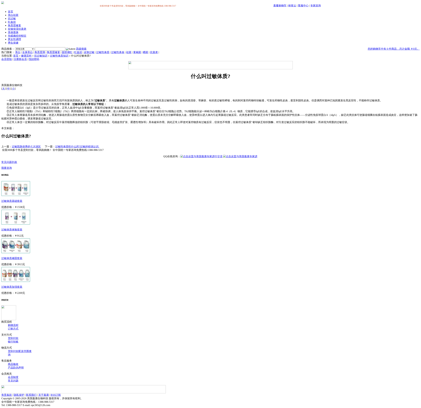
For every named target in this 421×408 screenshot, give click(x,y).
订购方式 (13, 328)
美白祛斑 (13, 15)
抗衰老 (154, 52)
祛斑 (128, 52)
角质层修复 (14, 25)
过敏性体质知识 (59, 55)
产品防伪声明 (16, 367)
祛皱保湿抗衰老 (17, 28)
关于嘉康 (43, 395)
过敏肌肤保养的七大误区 (26, 146)
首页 (10, 11)
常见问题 (13, 380)
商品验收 (13, 364)
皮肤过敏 (89, 52)
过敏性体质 (102, 52)
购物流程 (13, 325)
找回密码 (34, 59)
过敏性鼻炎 (117, 52)
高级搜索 (81, 48)
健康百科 (26, 55)
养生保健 (13, 42)
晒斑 (145, 52)
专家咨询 (315, 5)
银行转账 (13, 341)
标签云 (292, 5)
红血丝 (12, 22)
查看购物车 (279, 5)
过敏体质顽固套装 (11, 258)
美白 (17, 52)
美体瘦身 (13, 32)
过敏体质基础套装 (11, 201)
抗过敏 (12, 18)
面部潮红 (67, 52)
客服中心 (303, 5)
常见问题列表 (9, 162)
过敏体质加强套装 (11, 286)
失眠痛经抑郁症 (17, 35)
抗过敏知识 (40, 55)
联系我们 (31, 395)
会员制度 (13, 377)
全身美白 (27, 52)
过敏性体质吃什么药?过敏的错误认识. (77, 146)
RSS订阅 (56, 395)
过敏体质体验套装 (11, 229)
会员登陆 (6, 59)
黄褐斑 (137, 52)
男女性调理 (14, 39)
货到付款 (13, 338)
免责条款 (6, 395)
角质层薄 (40, 52)
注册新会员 (20, 59)
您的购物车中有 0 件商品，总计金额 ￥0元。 (394, 48)
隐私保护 (19, 395)
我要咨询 (6, 167)
